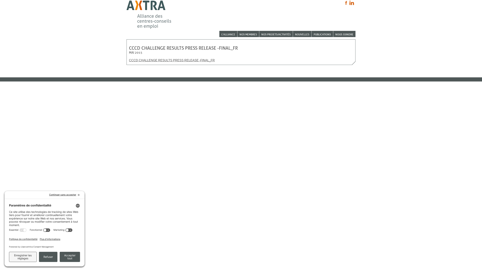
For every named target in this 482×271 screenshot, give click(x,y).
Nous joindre (344, 34)
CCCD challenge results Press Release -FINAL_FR (172, 60)
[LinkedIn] (351, 3)
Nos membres (248, 34)
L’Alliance (228, 34)
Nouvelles (302, 34)
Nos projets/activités (276, 34)
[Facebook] (346, 3)
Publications (322, 34)
